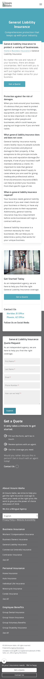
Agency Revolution (17, 648)
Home (7, 50)
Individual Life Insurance (14, 583)
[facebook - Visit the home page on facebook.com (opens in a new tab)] (4, 658)
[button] (40, 4)
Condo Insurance (10, 594)
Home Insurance (10, 573)
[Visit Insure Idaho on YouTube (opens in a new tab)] (11, 328)
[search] (36, 4)
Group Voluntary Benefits (14, 622)
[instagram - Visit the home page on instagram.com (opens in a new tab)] (12, 658)
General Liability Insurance (15, 544)
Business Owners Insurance (15, 539)
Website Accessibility (26, 520)
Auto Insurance (9, 578)
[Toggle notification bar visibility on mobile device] (4, 661)
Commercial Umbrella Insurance (17, 549)
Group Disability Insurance (15, 627)
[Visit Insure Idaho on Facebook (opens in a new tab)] (6, 328)
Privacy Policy (9, 520)
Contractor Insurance (12, 555)
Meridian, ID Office (15, 313)
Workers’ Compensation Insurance (18, 534)
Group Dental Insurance (13, 612)
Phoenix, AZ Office (15, 317)
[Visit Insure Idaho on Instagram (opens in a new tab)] (15, 328)
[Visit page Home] (7, 4)
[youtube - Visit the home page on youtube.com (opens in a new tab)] (8, 658)
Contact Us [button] (9, 466)
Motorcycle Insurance (12, 588)
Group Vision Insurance (13, 617)
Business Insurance (21, 50)
